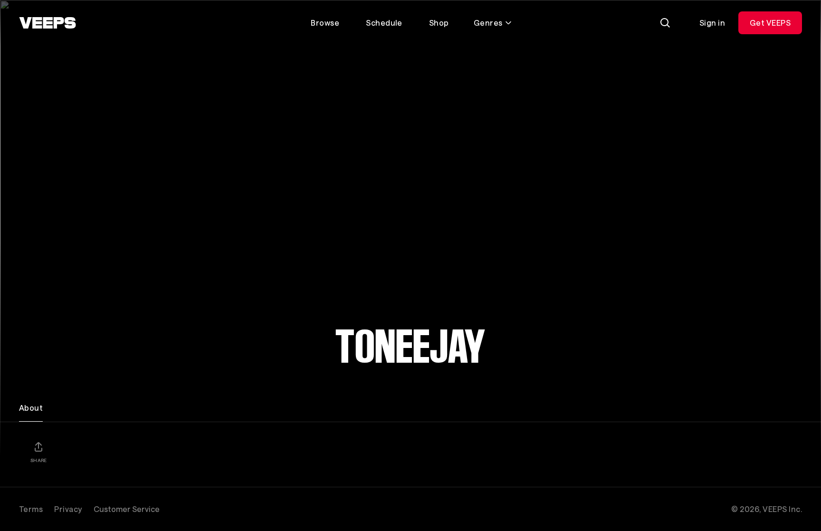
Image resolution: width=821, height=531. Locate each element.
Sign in (712, 22)
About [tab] (31, 407)
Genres (488, 22)
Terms (31, 508)
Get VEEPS (770, 22)
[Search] (665, 22)
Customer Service (127, 508)
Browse (325, 22)
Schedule (384, 22)
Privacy (68, 508)
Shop (439, 22)
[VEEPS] (47, 23)
